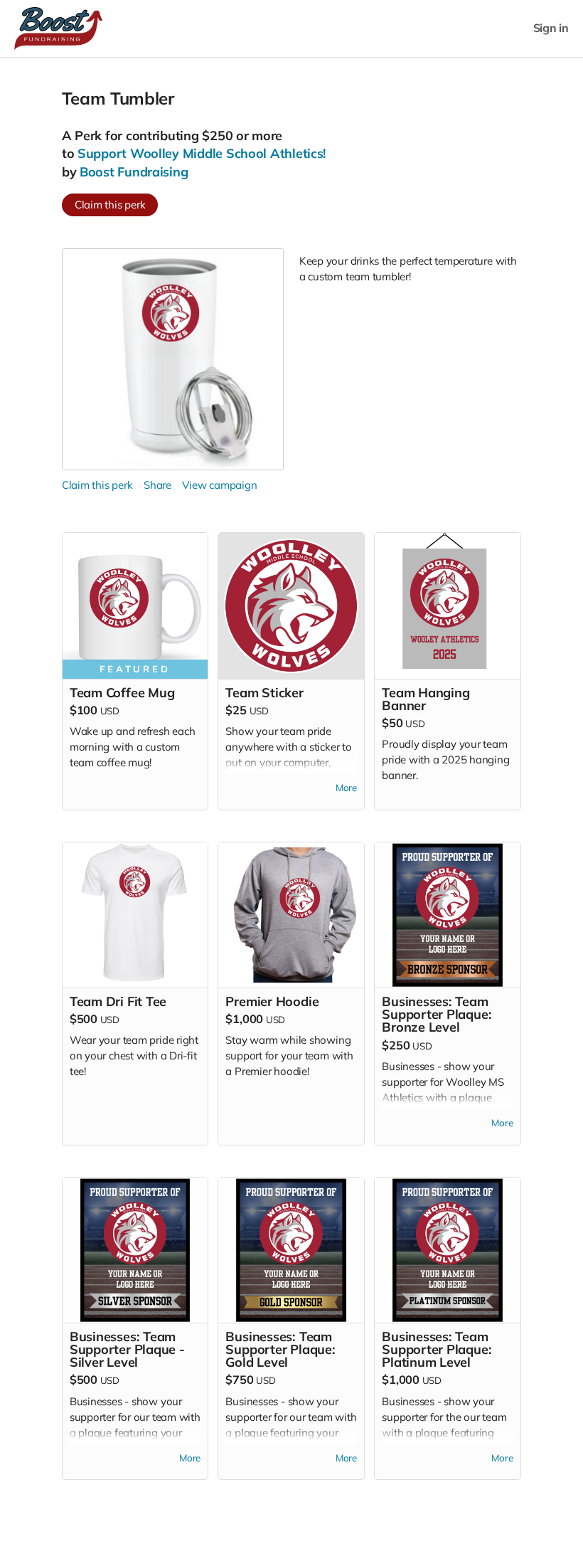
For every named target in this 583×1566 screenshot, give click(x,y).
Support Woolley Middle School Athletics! (201, 153)
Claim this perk (110, 204)
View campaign (219, 485)
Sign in (551, 28)
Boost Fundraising (134, 172)
